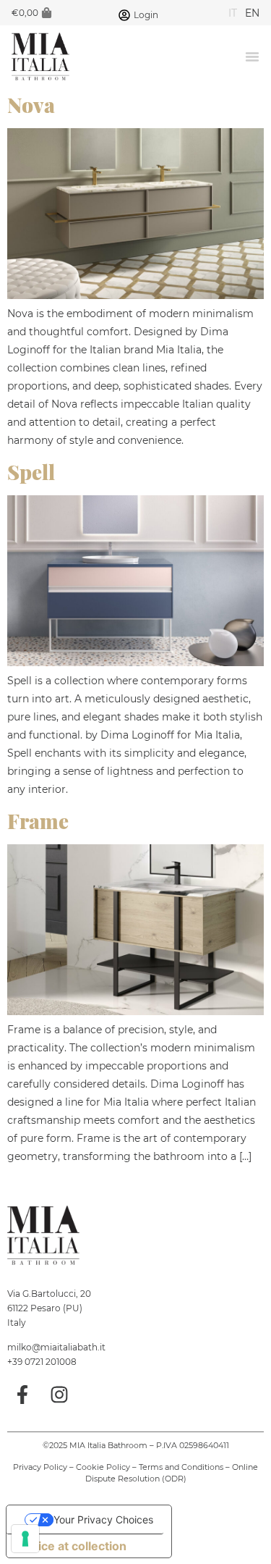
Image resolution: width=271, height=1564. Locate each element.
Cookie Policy (103, 1467)
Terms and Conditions (181, 1467)
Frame (38, 820)
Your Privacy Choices (103, 1519)
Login (146, 14)
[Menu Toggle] (252, 56)
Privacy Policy (40, 1467)
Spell (31, 471)
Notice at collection (72, 1546)
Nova (31, 104)
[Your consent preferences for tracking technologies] (25, 1538)
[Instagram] (60, 1394)
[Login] (124, 15)
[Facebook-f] (22, 1394)
